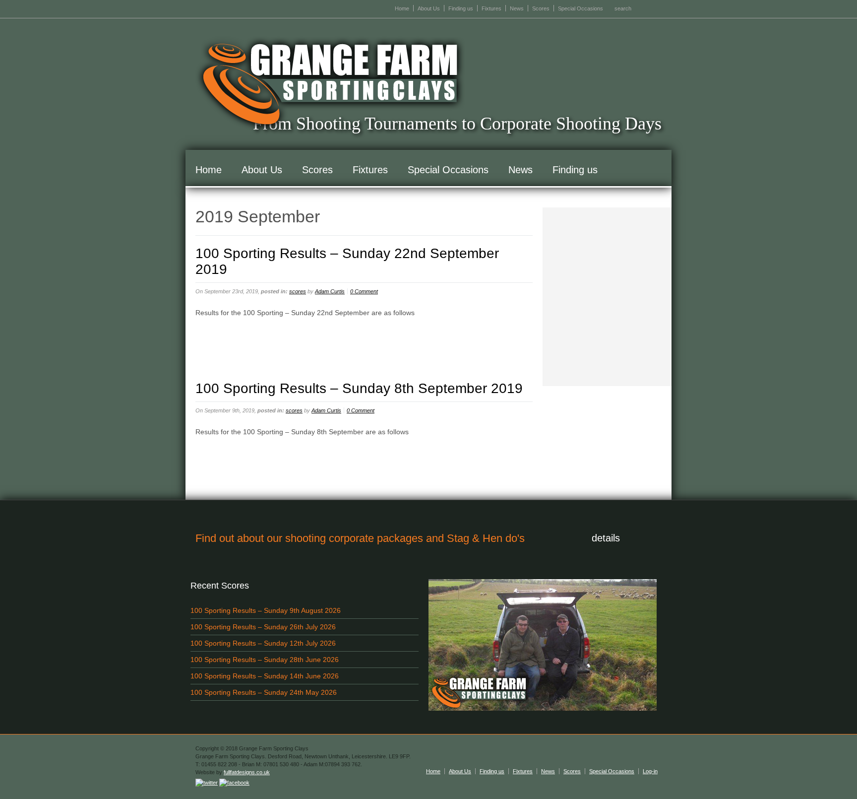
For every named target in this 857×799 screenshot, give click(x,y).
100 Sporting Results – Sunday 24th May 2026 (263, 692)
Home (402, 8)
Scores (541, 8)
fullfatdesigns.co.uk (247, 772)
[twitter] (206, 783)
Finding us (460, 8)
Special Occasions (580, 8)
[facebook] (234, 783)
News (517, 8)
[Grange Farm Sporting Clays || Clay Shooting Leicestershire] (330, 84)
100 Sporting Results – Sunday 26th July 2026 (263, 627)
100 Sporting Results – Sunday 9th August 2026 (265, 610)
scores (297, 291)
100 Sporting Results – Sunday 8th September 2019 (359, 388)
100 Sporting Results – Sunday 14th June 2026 (264, 676)
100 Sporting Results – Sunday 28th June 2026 (264, 660)
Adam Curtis (330, 291)
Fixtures (491, 8)
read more (220, 335)
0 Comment (364, 291)
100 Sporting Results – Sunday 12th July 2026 (263, 643)
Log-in (650, 771)
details (606, 538)
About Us (429, 8)
